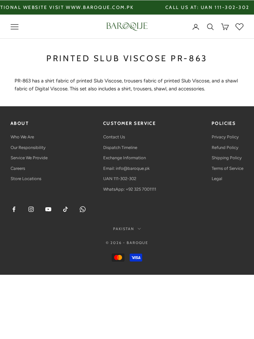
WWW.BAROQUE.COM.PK (95, 7)
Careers (18, 168)
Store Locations (26, 178)
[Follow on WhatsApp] (82, 209)
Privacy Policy (225, 136)
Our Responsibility (28, 147)
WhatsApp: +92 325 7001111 (129, 189)
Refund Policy (225, 147)
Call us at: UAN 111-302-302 (202, 7)
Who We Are (22, 136)
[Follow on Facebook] (14, 209)
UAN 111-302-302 (119, 178)
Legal (217, 178)
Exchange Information (124, 157)
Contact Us (114, 136)
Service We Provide (29, 157)
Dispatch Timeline (120, 147)
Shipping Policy (227, 157)
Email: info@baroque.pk (126, 168)
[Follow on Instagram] (31, 209)
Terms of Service (227, 168)
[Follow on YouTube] (48, 209)
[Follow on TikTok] (65, 209)
